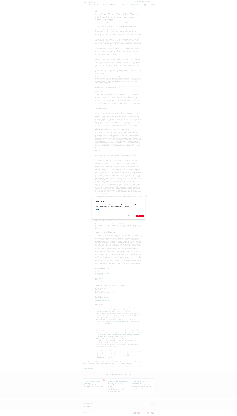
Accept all (140, 215)
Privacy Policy (98, 209)
